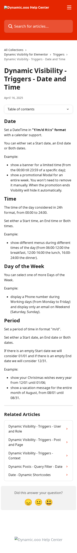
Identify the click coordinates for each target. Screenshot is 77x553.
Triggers (58, 54)
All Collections (13, 50)
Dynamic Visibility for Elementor (26, 54)
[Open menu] (69, 7)
